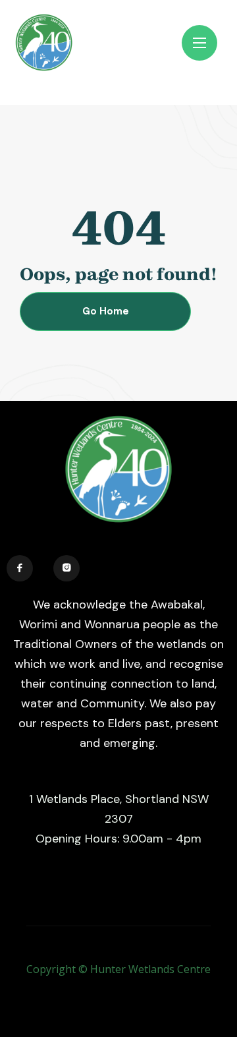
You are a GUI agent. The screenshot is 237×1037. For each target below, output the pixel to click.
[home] (68, 43)
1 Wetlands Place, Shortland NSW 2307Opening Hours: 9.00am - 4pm (119, 818)
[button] (199, 43)
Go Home (105, 311)
